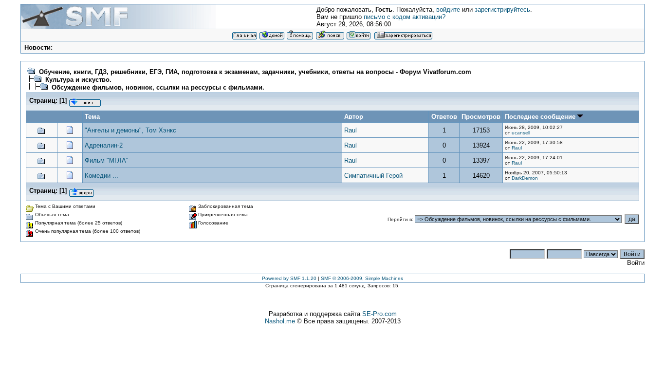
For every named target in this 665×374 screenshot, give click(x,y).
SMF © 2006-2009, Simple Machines (362, 278)
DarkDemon (525, 178)
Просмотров (481, 116)
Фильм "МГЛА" (107, 160)
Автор (353, 116)
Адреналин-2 (104, 145)
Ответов (444, 116)
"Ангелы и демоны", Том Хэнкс (130, 130)
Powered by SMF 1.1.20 (289, 278)
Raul (350, 130)
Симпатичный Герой (373, 175)
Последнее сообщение (541, 116)
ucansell (521, 132)
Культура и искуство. (78, 79)
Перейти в (400, 219)
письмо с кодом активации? (404, 16)
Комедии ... (101, 175)
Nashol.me (280, 321)
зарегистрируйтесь (502, 9)
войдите (448, 9)
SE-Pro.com (379, 314)
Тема (92, 116)
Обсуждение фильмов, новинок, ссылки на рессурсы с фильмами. (158, 87)
